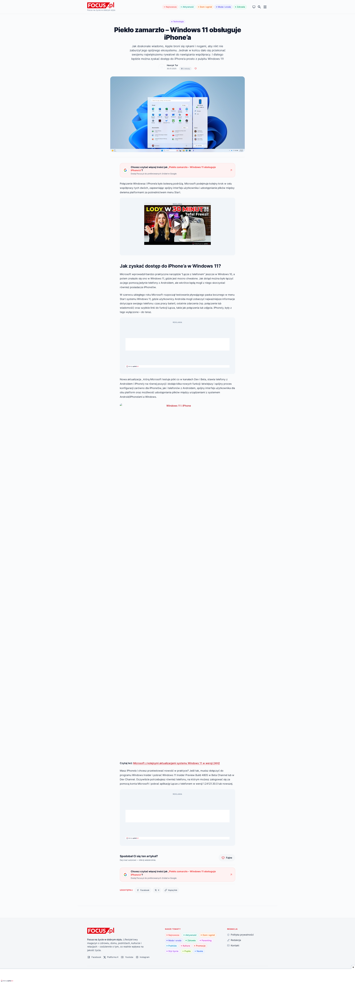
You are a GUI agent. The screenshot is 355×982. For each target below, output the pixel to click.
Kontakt (235, 945)
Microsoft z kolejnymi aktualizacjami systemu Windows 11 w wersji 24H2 (176, 763)
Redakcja (236, 940)
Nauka (200, 951)
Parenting (206, 940)
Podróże (172, 945)
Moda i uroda (224, 7)
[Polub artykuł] (196, 69)
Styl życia (173, 951)
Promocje (201, 945)
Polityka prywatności (242, 934)
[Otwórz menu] (265, 7)
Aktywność (188, 7)
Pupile (187, 951)
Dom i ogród (206, 7)
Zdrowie (241, 7)
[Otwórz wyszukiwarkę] (259, 7)
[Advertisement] (177, 344)
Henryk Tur (172, 65)
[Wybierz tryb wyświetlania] (254, 7)
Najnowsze (171, 7)
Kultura (186, 945)
